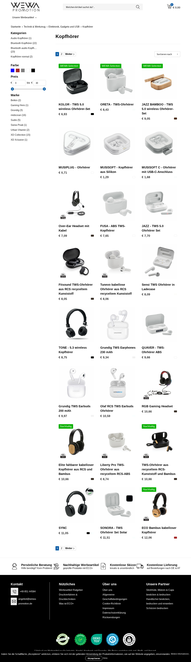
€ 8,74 (104, 479)
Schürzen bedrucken (157, 608)
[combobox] (98, 7)
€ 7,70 (146, 235)
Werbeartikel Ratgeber (71, 590)
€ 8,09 (146, 294)
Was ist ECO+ (66, 603)
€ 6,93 (63, 114)
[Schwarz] (33, 70)
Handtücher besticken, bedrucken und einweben (159, 601)
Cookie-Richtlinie (112, 603)
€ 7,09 (63, 235)
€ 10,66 (147, 411)
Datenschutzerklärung (114, 612)
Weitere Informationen (180, 654)
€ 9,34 (104, 357)
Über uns (107, 590)
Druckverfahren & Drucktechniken (68, 596)
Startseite (16, 26)
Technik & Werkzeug (35, 26)
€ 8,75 (63, 357)
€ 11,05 (63, 533)
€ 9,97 (63, 416)
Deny (105, 658)
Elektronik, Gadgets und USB (64, 26)
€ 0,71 (63, 172)
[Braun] (17, 70)
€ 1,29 (104, 177)
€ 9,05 (146, 118)
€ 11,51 (105, 537)
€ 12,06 (147, 537)
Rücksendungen (111, 617)
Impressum (108, 608)
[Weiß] (27, 70)
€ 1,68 (146, 177)
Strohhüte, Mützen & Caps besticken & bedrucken (160, 592)
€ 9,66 (146, 357)
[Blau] (12, 70)
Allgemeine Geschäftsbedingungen (115, 596)
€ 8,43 (104, 109)
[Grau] (22, 70)
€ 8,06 (104, 298)
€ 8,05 (63, 298)
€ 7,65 (104, 235)
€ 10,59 (105, 416)
